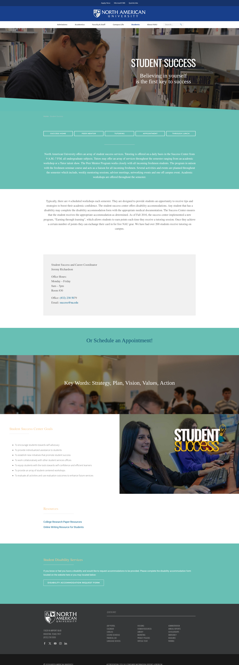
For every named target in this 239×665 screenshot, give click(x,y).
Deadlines (172, 637)
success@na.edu (69, 302)
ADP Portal (111, 625)
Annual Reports (174, 628)
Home (46, 116)
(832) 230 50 (67, 298)
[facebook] (44, 643)
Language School (114, 641)
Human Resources (144, 628)
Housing (140, 625)
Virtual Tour (142, 641)
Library (140, 631)
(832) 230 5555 (49, 637)
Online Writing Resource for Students (63, 527)
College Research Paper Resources (62, 521)
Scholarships (173, 631)
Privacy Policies (143, 637)
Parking (171, 641)
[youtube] (55, 643)
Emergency (172, 634)
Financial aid (112, 637)
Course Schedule (113, 634)
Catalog (110, 631)
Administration (174, 625)
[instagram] (60, 643)
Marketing (141, 634)
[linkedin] (65, 643)
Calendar (110, 628)
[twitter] (50, 643)
